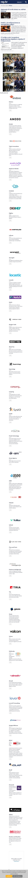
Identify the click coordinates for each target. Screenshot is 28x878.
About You (11, 347)
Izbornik (19, 2)
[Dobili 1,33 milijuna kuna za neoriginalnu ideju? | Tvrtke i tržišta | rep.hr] (14, 29)
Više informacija (17, 876)
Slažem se (8, 876)
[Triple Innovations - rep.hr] (15, 142)
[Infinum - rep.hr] (15, 230)
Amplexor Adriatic (14, 168)
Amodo (11, 124)
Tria (10, 592)
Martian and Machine (14, 837)
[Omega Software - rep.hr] (15, 721)
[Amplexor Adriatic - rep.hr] (15, 165)
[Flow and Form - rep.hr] (15, 542)
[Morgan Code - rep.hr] (15, 320)
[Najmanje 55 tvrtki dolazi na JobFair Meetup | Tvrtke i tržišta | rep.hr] (14, 15)
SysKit (10, 414)
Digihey (11, 213)
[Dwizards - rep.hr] (19, 789)
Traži (26, 2)
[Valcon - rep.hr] (15, 632)
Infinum (11, 235)
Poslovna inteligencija (15, 569)
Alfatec (11, 814)
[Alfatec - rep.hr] (15, 811)
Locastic (11, 280)
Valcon (11, 636)
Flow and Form (13, 547)
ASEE (10, 481)
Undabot (11, 191)
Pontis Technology (14, 436)
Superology (12, 369)
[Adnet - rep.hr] (16, 745)
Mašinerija (12, 651)
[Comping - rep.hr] (15, 389)
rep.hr (4, 2)
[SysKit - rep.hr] (15, 411)
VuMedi (11, 525)
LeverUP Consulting (14, 703)
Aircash (11, 681)
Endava (11, 102)
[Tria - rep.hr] (15, 589)
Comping (11, 392)
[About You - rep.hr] (15, 342)
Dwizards (11, 785)
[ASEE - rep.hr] (15, 478)
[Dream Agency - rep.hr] (15, 454)
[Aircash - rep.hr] (15, 676)
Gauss (10, 614)
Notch (10, 302)
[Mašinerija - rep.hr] (18, 656)
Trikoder (11, 503)
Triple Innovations (14, 146)
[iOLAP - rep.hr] (15, 765)
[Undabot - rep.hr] (15, 188)
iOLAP (10, 770)
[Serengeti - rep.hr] (15, 253)
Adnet (10, 740)
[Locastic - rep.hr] (15, 276)
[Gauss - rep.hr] (15, 610)
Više (10, 110)
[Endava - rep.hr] (15, 99)
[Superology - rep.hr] (15, 365)
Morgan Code (12, 324)
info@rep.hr (16, 861)
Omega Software (13, 725)
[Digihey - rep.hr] (15, 209)
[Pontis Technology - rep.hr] (15, 432)
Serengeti (11, 258)
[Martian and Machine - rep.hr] (15, 833)
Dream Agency (13, 458)
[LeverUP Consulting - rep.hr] (15, 699)
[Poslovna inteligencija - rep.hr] (15, 566)
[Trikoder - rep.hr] (15, 497)
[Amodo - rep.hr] (15, 120)
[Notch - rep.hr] (15, 298)
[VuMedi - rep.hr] (15, 521)
